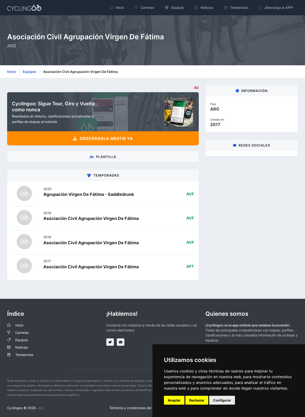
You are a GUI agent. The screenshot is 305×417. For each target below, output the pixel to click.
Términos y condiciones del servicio (136, 408)
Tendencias (24, 355)
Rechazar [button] (196, 400)
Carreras (22, 333)
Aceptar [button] (174, 400)
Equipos (29, 72)
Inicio (11, 72)
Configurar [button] (222, 400)
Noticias (21, 347)
